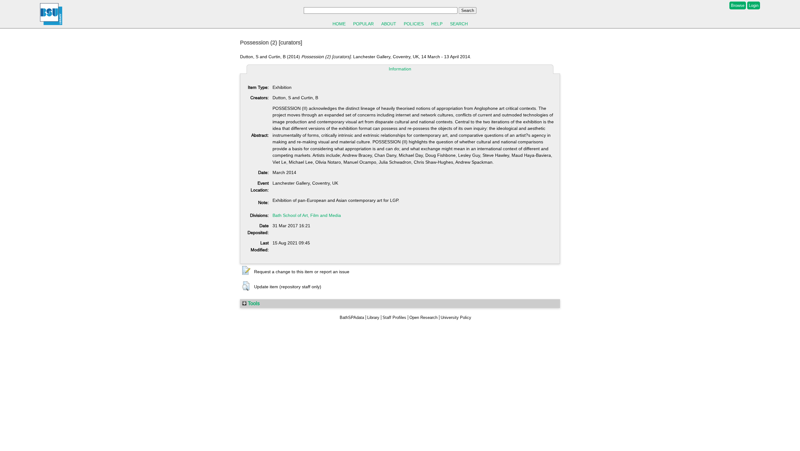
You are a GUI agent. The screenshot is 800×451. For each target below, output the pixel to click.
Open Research (423, 317)
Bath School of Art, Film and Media (306, 215)
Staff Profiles (394, 317)
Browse (737, 5)
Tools (253, 303)
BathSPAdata (352, 317)
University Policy (456, 317)
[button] (246, 270)
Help (436, 23)
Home (339, 23)
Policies (414, 23)
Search (459, 23)
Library (373, 317)
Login (753, 5)
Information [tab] (400, 68)
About (388, 23)
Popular (363, 23)
